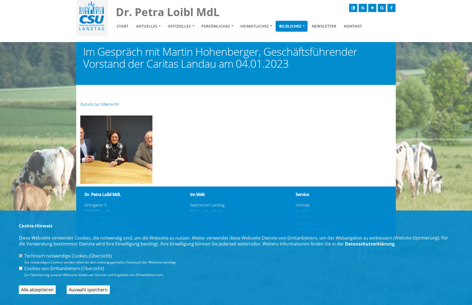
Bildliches (290, 26)
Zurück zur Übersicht (99, 104)
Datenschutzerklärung (369, 244)
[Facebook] (391, 8)
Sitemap (302, 205)
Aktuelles (146, 26)
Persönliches (215, 26)
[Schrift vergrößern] (372, 8)
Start (122, 26)
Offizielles (179, 26)
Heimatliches (254, 26)
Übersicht (100, 256)
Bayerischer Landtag (207, 205)
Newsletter (324, 26)
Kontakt (353, 26)
